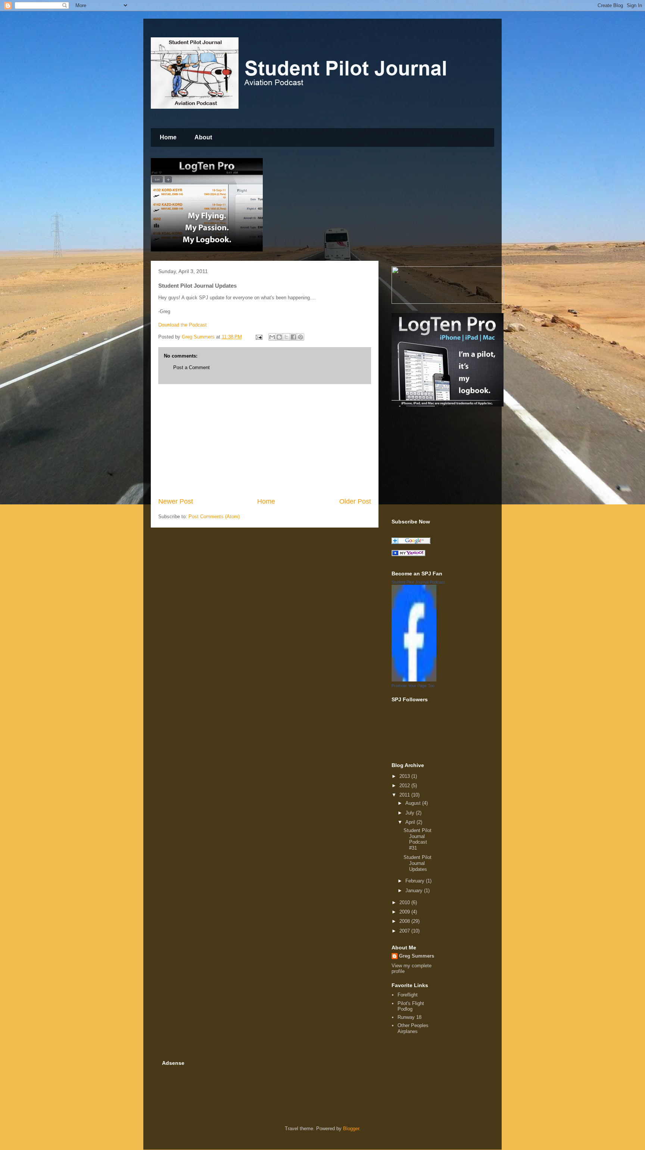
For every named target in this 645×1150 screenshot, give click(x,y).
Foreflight (408, 995)
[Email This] (272, 337)
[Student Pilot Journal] (409, 554)
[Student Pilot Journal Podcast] (414, 680)
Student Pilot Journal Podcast (418, 582)
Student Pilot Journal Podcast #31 (417, 839)
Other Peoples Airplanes (413, 1028)
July (410, 813)
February (415, 881)
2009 (405, 912)
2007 (405, 931)
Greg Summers (416, 956)
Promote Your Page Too (413, 685)
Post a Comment (191, 367)
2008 (405, 921)
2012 (405, 785)
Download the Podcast (182, 325)
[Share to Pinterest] (300, 337)
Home (168, 137)
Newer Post (175, 501)
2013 (405, 776)
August (413, 803)
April (411, 822)
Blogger (351, 1128)
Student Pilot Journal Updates (417, 863)
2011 (405, 795)
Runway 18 (409, 1017)
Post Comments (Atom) (214, 516)
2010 (405, 902)
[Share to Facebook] (293, 337)
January (414, 890)
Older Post (355, 501)
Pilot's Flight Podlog (411, 1006)
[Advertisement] (264, 440)
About (203, 137)
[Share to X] (286, 337)
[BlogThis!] (279, 337)
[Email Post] (258, 337)
